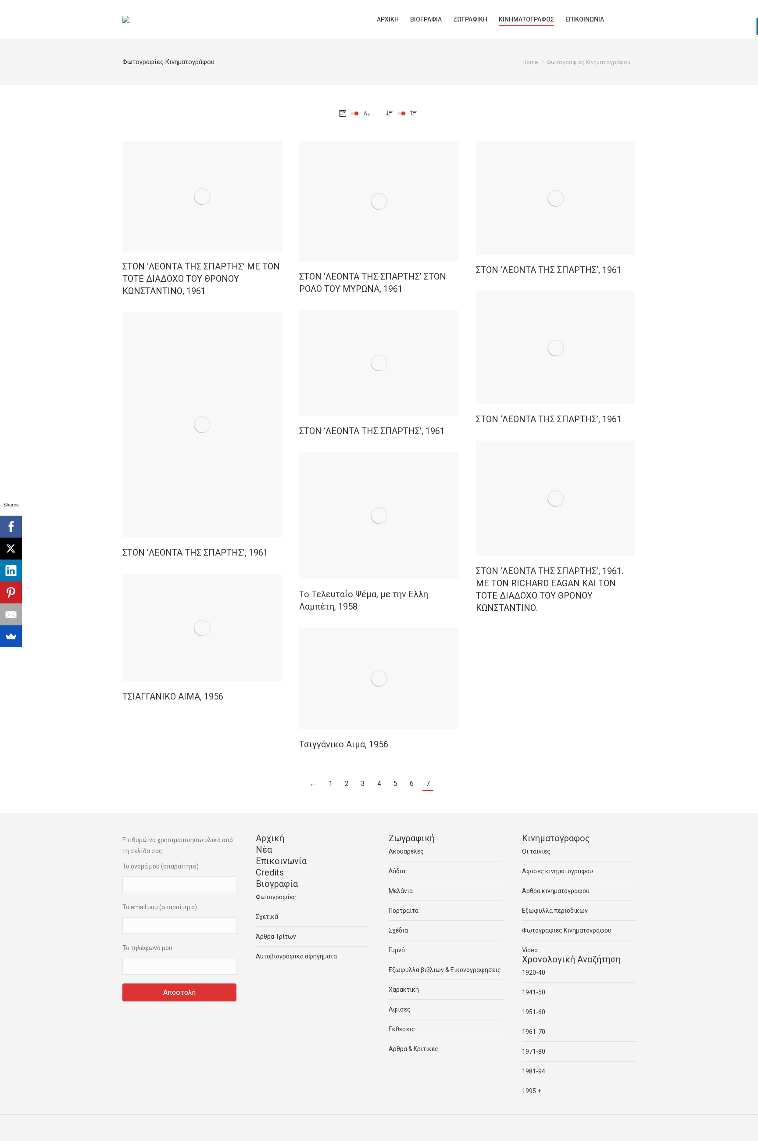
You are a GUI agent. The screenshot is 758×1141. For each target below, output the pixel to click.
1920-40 (533, 972)
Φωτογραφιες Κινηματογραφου (566, 930)
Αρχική (270, 838)
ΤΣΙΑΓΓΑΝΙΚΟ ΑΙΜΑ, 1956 (172, 696)
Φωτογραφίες (276, 897)
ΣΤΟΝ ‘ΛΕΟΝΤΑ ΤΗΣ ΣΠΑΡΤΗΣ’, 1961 (549, 270)
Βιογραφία (277, 884)
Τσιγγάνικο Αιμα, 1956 (343, 744)
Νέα (264, 849)
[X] (11, 549)
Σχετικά (267, 916)
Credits (270, 872)
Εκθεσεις (402, 1029)
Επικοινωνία (281, 861)
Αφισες (400, 1009)
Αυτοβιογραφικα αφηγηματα (296, 956)
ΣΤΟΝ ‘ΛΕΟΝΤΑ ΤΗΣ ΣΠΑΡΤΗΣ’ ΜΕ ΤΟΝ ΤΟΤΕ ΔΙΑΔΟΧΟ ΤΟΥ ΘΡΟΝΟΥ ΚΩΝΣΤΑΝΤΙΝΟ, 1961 (201, 278)
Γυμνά (397, 950)
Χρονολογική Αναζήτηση (571, 959)
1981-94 (533, 1071)
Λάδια (397, 871)
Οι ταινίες (536, 851)
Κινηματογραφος (556, 838)
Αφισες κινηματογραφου (557, 871)
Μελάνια (401, 890)
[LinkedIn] (11, 570)
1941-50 (533, 992)
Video (530, 950)
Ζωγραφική (412, 838)
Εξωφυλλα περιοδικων (555, 910)
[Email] (11, 614)
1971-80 (533, 1051)
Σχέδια (398, 930)
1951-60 (533, 1011)
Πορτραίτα (403, 910)
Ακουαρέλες (406, 851)
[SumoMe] (11, 636)
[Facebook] (11, 527)
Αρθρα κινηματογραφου (556, 890)
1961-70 (533, 1031)
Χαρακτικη (404, 989)
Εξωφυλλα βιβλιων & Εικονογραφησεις (445, 969)
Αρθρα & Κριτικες (413, 1048)
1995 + (531, 1090)
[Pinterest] (11, 592)
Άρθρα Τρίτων (276, 936)
